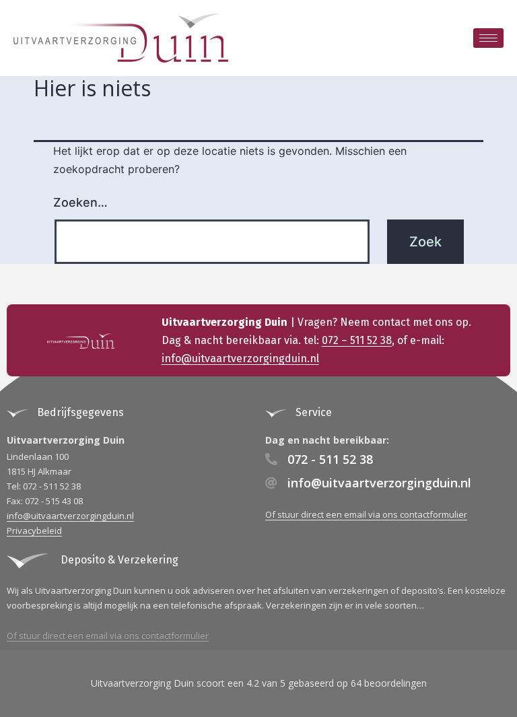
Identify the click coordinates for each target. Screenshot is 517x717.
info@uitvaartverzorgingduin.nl (240, 358)
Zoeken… (80, 202)
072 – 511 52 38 (357, 340)
